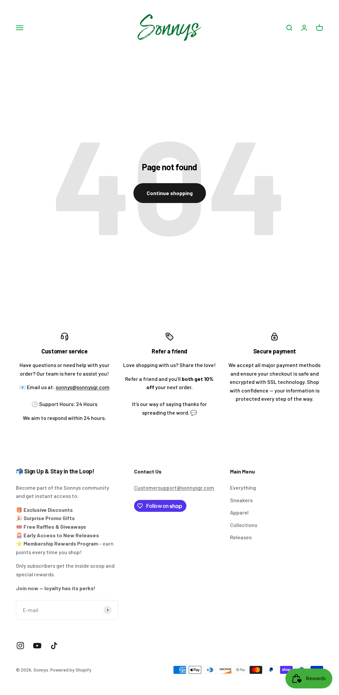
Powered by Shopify (70, 670)
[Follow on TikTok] (54, 645)
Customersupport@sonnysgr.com (174, 487)
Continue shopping (170, 193)
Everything (243, 487)
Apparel (239, 512)
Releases (241, 537)
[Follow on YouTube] (37, 645)
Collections (243, 525)
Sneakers (241, 500)
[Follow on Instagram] (20, 645)
